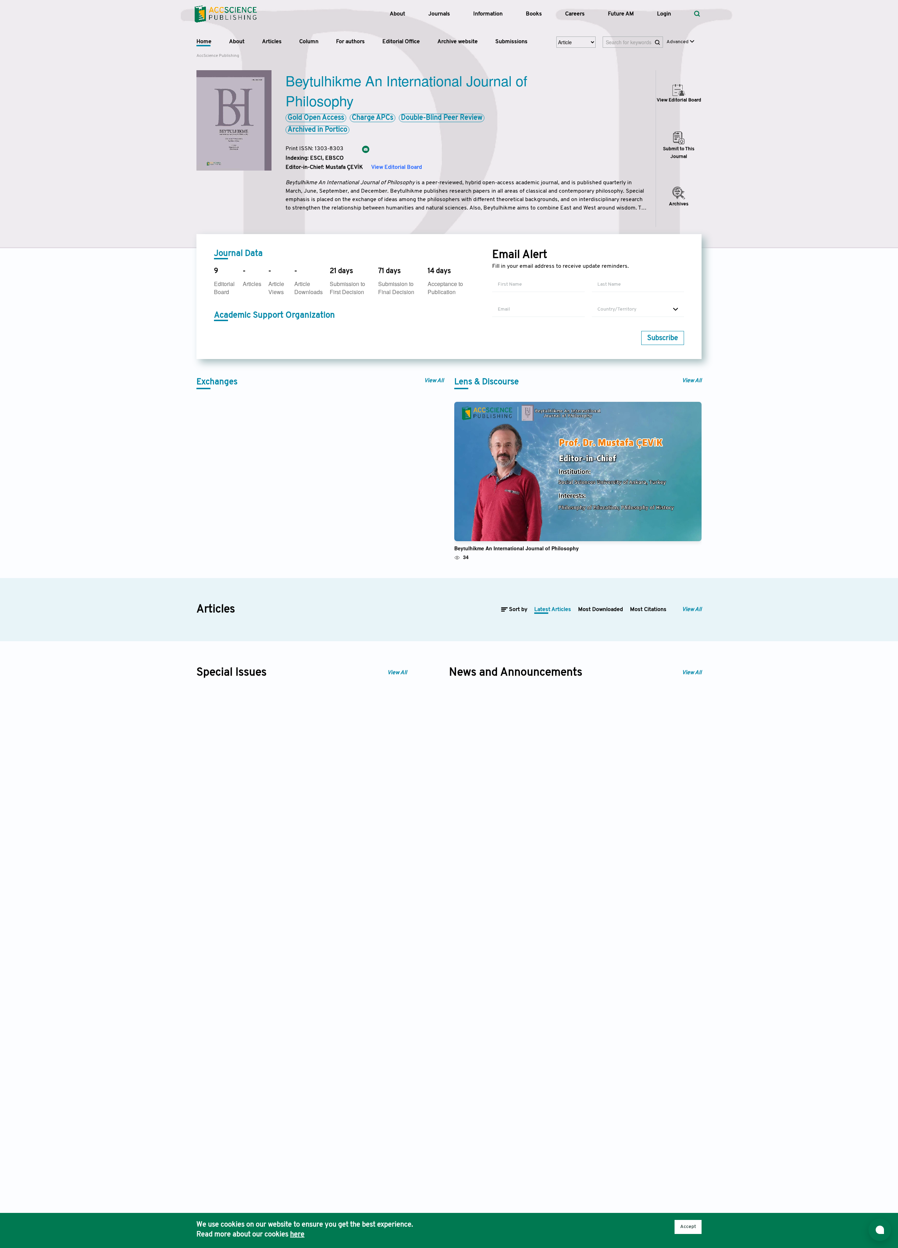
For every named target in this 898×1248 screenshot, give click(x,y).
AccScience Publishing (217, 56)
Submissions (511, 42)
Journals (439, 14)
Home (204, 42)
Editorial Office (401, 42)
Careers (575, 14)
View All (434, 381)
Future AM (621, 14)
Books (534, 14)
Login (664, 14)
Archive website (457, 42)
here (297, 1234)
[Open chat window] (880, 1230)
